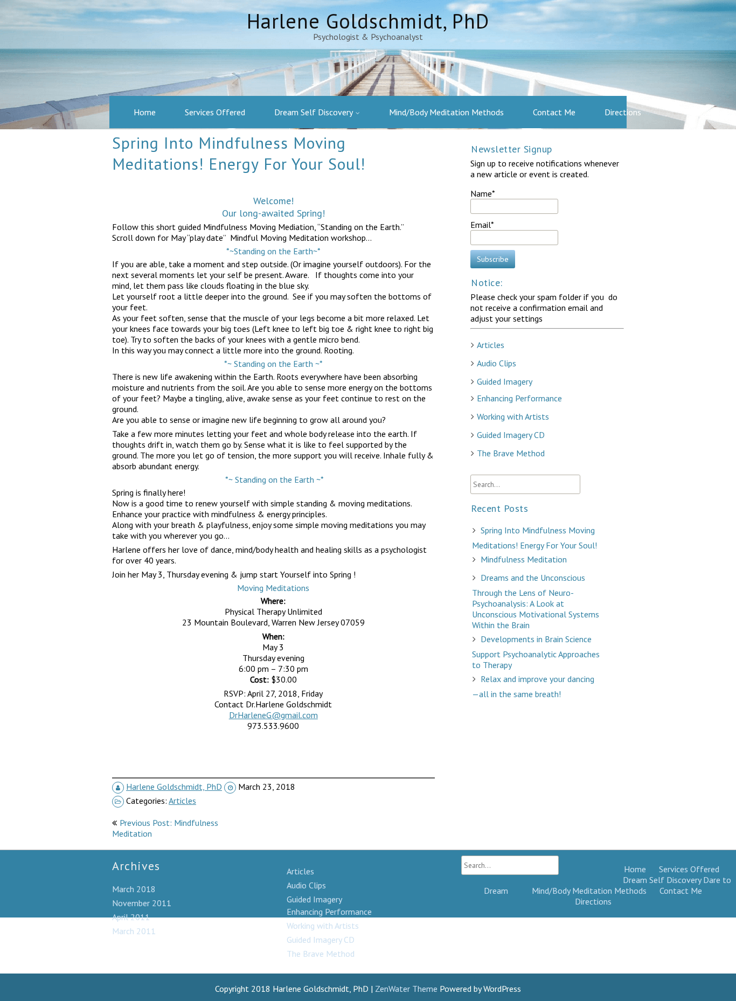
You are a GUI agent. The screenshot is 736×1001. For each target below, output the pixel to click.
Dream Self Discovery (313, 112)
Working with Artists (513, 416)
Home (145, 112)
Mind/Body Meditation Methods (446, 112)
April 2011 (131, 917)
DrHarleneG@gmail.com (273, 715)
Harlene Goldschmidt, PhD (174, 786)
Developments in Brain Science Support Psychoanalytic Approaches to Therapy (536, 652)
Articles (182, 800)
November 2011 (141, 903)
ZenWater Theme (407, 988)
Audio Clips (496, 363)
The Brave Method (511, 453)
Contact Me (554, 112)
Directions (623, 112)
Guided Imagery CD (511, 434)
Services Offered (215, 112)
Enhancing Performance (519, 398)
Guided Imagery (504, 381)
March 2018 (134, 889)
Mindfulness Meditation (524, 559)
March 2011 (134, 931)
